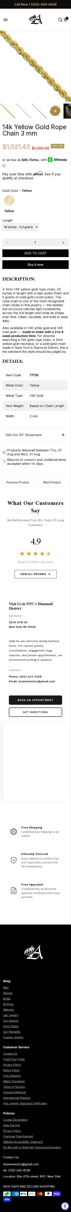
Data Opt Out (11, 1125)
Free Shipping (12, 1075)
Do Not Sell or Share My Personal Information (32, 1147)
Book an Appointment (36, 700)
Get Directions (35, 712)
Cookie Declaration (15, 1119)
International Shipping (16, 1098)
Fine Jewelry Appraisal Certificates (25, 1103)
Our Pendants (11, 1031)
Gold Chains (11, 1026)
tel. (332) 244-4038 (16, 1170)
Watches (8, 1009)
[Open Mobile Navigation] (8, 19)
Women (8, 993)
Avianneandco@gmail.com (21, 1164)
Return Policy (11, 1070)
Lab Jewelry (11, 1015)
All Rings (8, 1004)
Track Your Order (14, 1059)
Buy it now (35, 265)
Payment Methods (14, 1092)
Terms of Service (14, 1086)
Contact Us (10, 1053)
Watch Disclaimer (14, 1081)
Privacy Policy (12, 1064)
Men (6, 987)
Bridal (6, 998)
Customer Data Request (18, 1136)
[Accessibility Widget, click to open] (65, 1206)
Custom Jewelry (13, 1037)
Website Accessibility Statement (23, 1142)
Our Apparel (10, 1020)
